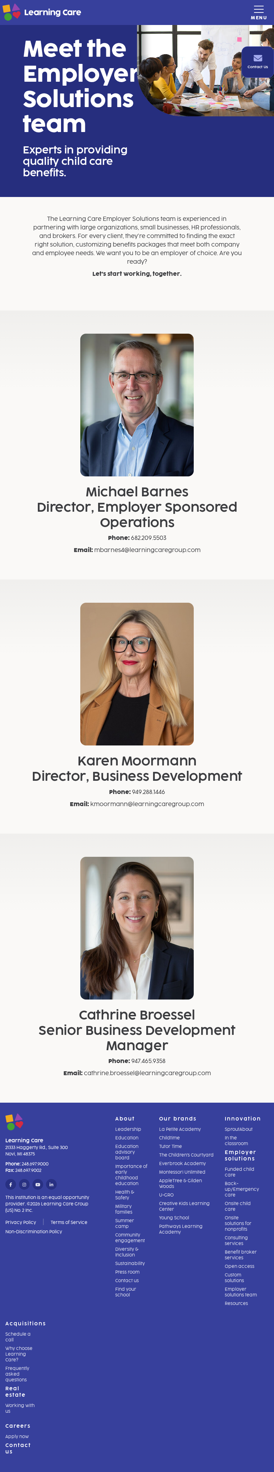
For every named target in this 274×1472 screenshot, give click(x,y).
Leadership (128, 1129)
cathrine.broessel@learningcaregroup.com (147, 1073)
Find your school (125, 1292)
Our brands (178, 1119)
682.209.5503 (148, 538)
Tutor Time (170, 1146)
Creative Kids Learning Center (184, 1206)
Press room (127, 1272)
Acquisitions (25, 1324)
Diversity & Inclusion (126, 1252)
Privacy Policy (20, 1222)
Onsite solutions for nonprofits (238, 1223)
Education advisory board (126, 1152)
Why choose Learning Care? (18, 1354)
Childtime (169, 1137)
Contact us (127, 1280)
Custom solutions (234, 1278)
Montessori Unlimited (182, 1172)
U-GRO (166, 1195)
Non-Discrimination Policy (33, 1231)
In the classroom (236, 1140)
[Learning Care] (24, 13)
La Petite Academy (180, 1129)
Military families (123, 1209)
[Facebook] (10, 1184)
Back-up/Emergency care (242, 1189)
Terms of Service (69, 1222)
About (125, 1119)
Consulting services (236, 1240)
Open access (239, 1266)
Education (126, 1137)
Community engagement (130, 1238)
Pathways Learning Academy (181, 1229)
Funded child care (239, 1172)
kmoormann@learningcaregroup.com (147, 804)
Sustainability (130, 1263)
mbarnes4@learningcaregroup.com (147, 550)
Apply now (17, 1436)
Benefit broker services (241, 1255)
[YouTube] (37, 1184)
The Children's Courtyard (186, 1155)
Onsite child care (238, 1206)
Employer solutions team (241, 1292)
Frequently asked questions (17, 1374)
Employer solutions (241, 1155)
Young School (174, 1217)
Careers (18, 1426)
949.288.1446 (148, 792)
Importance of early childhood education (131, 1175)
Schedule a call (18, 1337)
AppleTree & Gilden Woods (180, 1183)
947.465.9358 (148, 1061)
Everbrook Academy (182, 1163)
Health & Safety (124, 1195)
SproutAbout (239, 1129)
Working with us (20, 1408)
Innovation (243, 1119)
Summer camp (124, 1223)
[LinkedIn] (51, 1184)
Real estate (15, 1392)
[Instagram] (24, 1184)
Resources (236, 1303)
